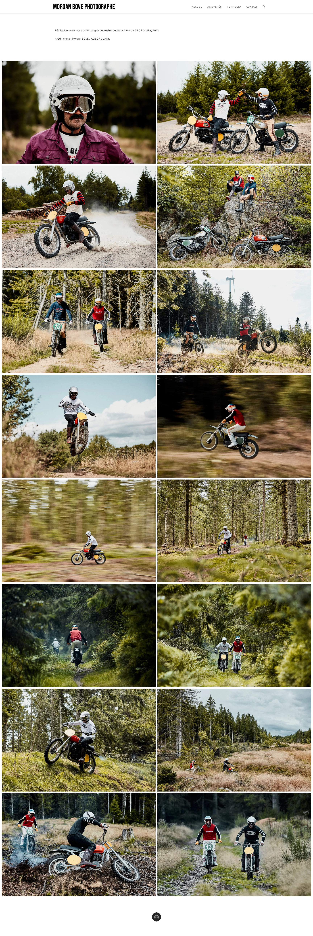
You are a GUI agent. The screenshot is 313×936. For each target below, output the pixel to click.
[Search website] (264, 6)
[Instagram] (156, 916)
